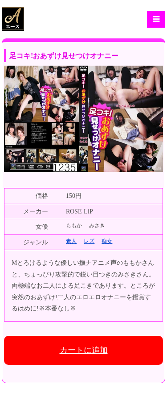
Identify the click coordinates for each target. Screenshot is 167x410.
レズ (89, 241)
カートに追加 (84, 350)
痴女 (107, 241)
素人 (71, 241)
